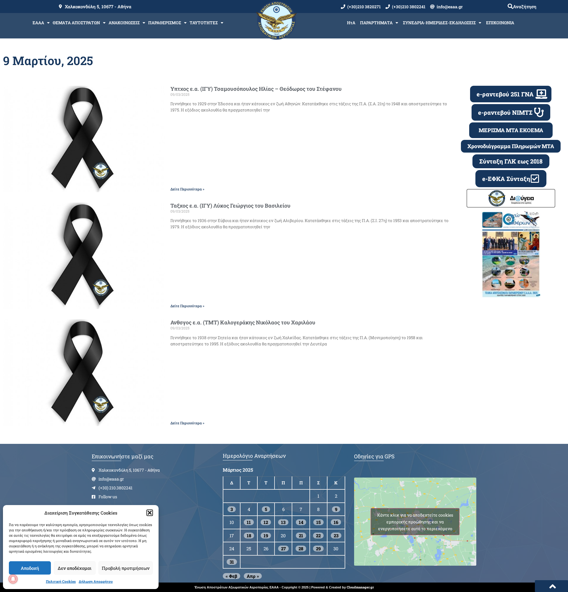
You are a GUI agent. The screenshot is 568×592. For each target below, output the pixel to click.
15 (318, 522)
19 (266, 535)
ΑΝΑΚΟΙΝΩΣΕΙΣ (124, 22)
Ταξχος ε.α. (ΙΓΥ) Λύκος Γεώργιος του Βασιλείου (230, 205)
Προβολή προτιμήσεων (125, 568)
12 (266, 522)
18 (249, 535)
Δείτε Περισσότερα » (187, 189)
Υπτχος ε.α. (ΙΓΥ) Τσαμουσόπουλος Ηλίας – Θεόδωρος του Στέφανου (256, 88)
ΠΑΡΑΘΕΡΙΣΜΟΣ (164, 22)
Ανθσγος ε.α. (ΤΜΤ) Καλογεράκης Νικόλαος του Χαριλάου (242, 322)
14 (301, 522)
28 (300, 548)
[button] (150, 513)
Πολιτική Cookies (61, 581)
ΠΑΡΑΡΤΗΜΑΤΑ (376, 22)
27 (283, 548)
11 (249, 522)
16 (336, 522)
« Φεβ (231, 576)
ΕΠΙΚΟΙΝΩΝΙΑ (500, 22)
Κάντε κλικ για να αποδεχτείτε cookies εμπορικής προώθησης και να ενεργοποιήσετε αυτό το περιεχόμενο (415, 521)
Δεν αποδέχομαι (74, 568)
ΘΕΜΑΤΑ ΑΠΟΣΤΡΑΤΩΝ (76, 22)
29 (318, 548)
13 (283, 522)
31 (232, 562)
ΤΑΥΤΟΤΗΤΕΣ (204, 22)
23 (336, 535)
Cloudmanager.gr (360, 587)
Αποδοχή (30, 568)
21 (301, 535)
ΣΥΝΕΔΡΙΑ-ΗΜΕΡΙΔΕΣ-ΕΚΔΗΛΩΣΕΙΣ (439, 22)
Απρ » (253, 576)
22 (318, 535)
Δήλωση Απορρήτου (96, 581)
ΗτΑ (351, 22)
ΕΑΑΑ (38, 22)
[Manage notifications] (13, 579)
